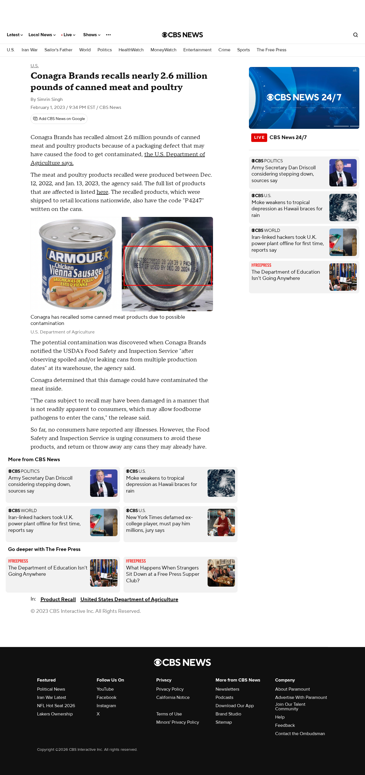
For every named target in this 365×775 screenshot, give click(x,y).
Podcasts (224, 697)
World (85, 50)
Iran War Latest (51, 697)
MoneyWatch (164, 50)
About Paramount (292, 689)
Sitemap (224, 722)
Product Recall (58, 599)
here (102, 192)
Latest (14, 34)
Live (68, 35)
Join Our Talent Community (290, 706)
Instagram (106, 705)
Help (280, 717)
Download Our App (235, 705)
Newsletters (227, 689)
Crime (224, 50)
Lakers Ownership (55, 714)
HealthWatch (131, 50)
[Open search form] (355, 34)
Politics (105, 50)
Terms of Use (169, 714)
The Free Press (271, 50)
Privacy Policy (170, 689)
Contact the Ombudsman (300, 733)
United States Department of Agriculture (129, 599)
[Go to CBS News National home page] (182, 35)
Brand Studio (228, 714)
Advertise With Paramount (301, 697)
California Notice (173, 697)
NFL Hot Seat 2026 (56, 705)
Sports (243, 50)
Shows (90, 34)
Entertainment (197, 50)
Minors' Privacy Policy (177, 722)
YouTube (105, 689)
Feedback (285, 725)
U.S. (11, 50)
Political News (51, 689)
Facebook (106, 697)
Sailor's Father (58, 50)
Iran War (30, 50)
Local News (41, 34)
